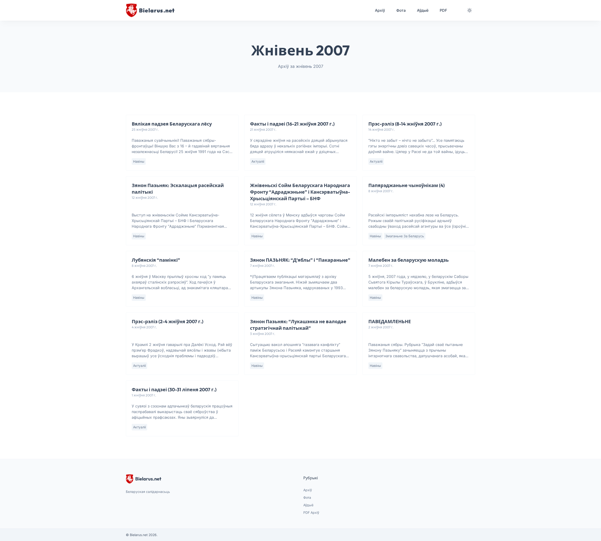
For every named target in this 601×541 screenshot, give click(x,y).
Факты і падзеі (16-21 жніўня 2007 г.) (292, 124)
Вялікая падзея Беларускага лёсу (172, 124)
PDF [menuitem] (443, 10)
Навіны (138, 161)
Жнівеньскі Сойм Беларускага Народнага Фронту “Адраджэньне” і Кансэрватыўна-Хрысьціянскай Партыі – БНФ (300, 191)
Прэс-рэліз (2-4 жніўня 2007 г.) (167, 321)
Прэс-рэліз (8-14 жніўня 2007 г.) (405, 124)
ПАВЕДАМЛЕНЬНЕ (389, 321)
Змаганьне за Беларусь (404, 236)
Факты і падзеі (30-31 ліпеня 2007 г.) (174, 389)
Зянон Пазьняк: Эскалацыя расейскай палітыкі (178, 188)
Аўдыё (308, 505)
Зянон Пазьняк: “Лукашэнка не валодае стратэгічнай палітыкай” (298, 324)
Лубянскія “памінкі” (156, 260)
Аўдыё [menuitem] (422, 10)
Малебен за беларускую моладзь (408, 260)
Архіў (307, 490)
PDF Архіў (311, 512)
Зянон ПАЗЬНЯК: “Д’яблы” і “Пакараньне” (300, 260)
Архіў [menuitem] (380, 10)
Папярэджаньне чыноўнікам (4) (406, 185)
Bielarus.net (148, 479)
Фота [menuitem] (401, 10)
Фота (307, 497)
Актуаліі (257, 161)
